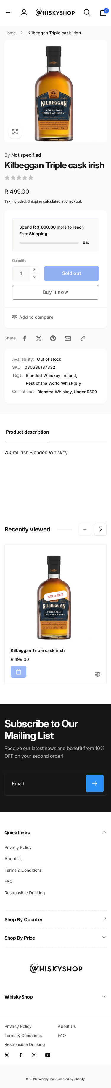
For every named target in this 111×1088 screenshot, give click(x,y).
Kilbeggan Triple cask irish (38, 650)
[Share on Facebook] (25, 338)
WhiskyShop (47, 1079)
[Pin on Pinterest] (53, 338)
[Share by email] (68, 338)
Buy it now (55, 292)
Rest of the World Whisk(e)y (53, 383)
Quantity (19, 260)
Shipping (35, 201)
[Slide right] (100, 529)
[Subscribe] (95, 783)
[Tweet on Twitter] (39, 338)
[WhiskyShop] (55, 981)
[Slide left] (85, 529)
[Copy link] (83, 338)
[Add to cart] (18, 672)
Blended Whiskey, (55, 391)
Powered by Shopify (71, 1079)
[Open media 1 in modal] (55, 91)
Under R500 (85, 391)
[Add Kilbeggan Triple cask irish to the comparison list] (97, 675)
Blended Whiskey (43, 375)
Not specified (22, 155)
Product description (27, 432)
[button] (8, 12)
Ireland (69, 375)
